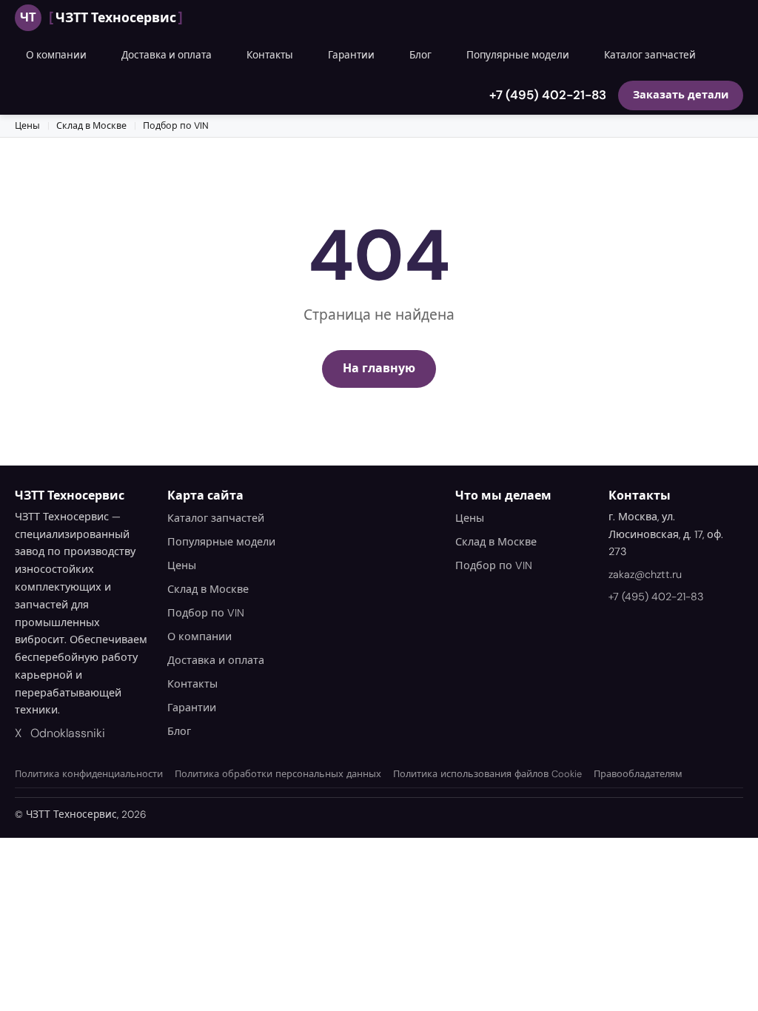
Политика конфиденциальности (89, 774)
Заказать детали (680, 94)
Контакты (269, 55)
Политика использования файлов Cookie (487, 774)
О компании (56, 55)
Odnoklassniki (67, 733)
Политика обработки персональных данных (278, 774)
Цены (27, 126)
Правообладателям (638, 774)
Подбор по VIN (176, 126)
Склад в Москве (91, 126)
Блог (420, 55)
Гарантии (351, 55)
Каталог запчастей (650, 55)
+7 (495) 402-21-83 (547, 95)
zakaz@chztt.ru (645, 574)
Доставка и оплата (166, 55)
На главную (379, 368)
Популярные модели (517, 55)
